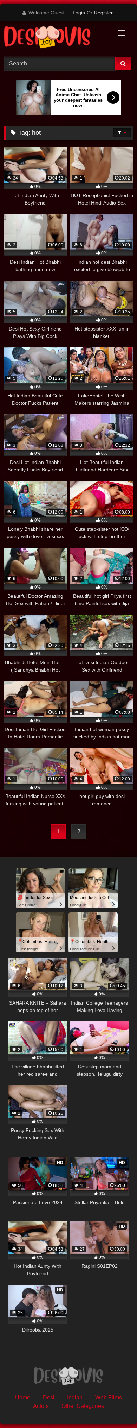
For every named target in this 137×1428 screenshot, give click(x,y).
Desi (48, 1398)
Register (103, 12)
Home (22, 1398)
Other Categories (82, 1406)
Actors (41, 1406)
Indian (75, 1398)
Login (79, 12)
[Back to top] (115, 1407)
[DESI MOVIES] (56, 38)
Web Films (108, 1398)
